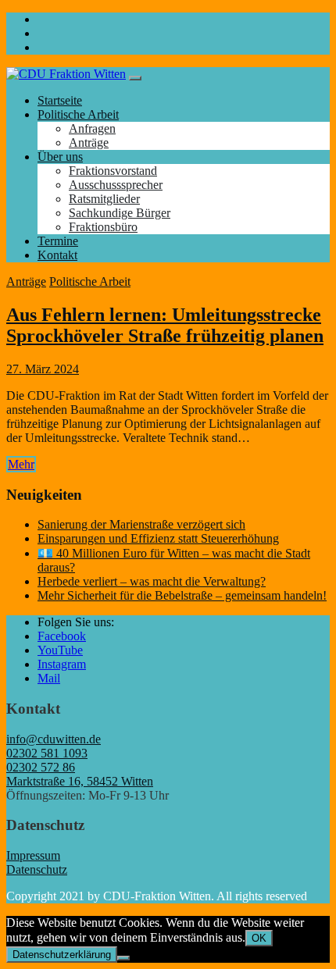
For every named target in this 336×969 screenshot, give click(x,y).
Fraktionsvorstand (113, 170)
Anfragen (92, 128)
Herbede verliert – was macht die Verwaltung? (152, 581)
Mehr (21, 464)
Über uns (60, 156)
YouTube (60, 650)
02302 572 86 (40, 767)
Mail (49, 678)
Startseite (60, 100)
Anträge (89, 142)
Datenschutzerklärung (62, 954)
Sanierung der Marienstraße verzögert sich (141, 524)
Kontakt (57, 255)
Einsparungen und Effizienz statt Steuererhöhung (158, 538)
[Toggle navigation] (135, 78)
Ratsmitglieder (104, 198)
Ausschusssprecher (116, 184)
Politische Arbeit (78, 114)
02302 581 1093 (47, 753)
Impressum (33, 855)
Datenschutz (36, 869)
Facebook (62, 636)
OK (259, 938)
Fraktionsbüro (103, 226)
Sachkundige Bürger (119, 212)
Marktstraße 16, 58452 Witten (79, 781)
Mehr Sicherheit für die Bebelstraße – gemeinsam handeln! (182, 595)
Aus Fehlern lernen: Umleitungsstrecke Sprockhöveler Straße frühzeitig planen (164, 325)
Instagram (62, 664)
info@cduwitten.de (53, 739)
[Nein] (123, 958)
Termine (58, 241)
